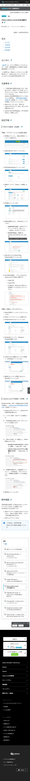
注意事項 (7, 45)
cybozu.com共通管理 (10, 5)
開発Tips (18, 5)
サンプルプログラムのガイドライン (13, 703)
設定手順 (7, 47)
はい (15, 625)
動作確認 (7, 50)
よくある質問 (7, 710)
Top (2, 5)
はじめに (7, 42)
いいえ (20, 625)
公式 (14, 639)
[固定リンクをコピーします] (5, 22)
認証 (23, 5)
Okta (3, 65)
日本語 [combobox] (23, 770)
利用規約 (6, 706)
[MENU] (26, 1)
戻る (6, 543)
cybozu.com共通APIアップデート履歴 (19, 12)
